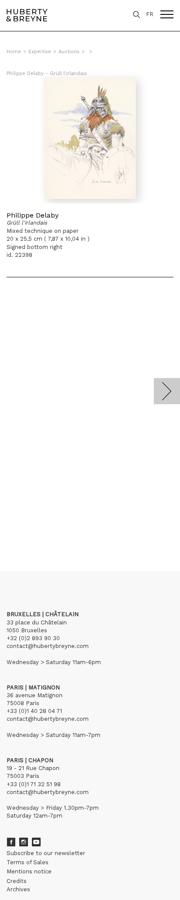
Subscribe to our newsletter (46, 853)
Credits (17, 881)
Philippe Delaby (33, 215)
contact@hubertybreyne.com (48, 646)
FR (149, 14)
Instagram (23, 842)
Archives (18, 889)
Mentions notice (29, 871)
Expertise (39, 52)
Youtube (36, 842)
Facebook (11, 842)
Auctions (69, 52)
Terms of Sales (27, 862)
